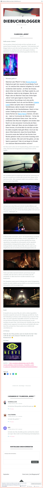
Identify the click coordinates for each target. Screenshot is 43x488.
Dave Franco (22, 114)
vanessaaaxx (12, 402)
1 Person (12, 408)
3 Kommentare (28, 385)
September (6, 474)
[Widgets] (21, 481)
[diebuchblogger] (21, 12)
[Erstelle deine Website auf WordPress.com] (21, 1)
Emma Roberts (31, 82)
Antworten (20, 403)
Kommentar (35, 462)
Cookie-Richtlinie (4, 486)
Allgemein (21, 36)
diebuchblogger (21, 21)
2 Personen (12, 436)
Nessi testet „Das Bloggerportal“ (31, 474)
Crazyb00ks (12, 414)
